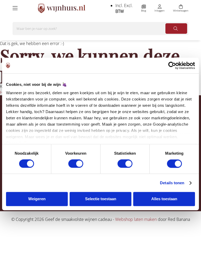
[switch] (75, 163)
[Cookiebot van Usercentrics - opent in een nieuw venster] (172, 65)
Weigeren (37, 199)
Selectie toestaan (100, 199)
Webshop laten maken (136, 219)
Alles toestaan (164, 199)
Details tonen (172, 183)
